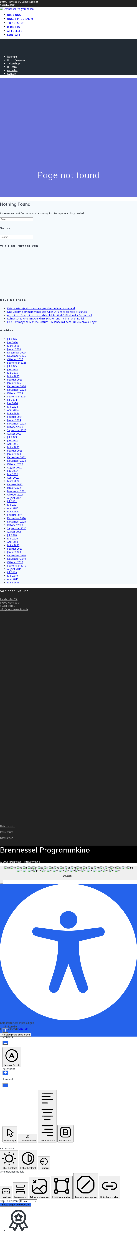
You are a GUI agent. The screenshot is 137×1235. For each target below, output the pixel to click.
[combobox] (68, 873)
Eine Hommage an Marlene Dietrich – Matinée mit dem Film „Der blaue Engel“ (52, 322)
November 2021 (16, 491)
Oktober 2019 (15, 562)
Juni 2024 (12, 403)
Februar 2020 (14, 548)
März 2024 (13, 413)
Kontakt (14, 34)
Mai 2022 (12, 474)
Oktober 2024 (15, 393)
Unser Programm (20, 18)
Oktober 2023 (15, 427)
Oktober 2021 (15, 494)
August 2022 (14, 467)
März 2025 (13, 376)
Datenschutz (7, 826)
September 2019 (16, 565)
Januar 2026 (14, 349)
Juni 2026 (12, 342)
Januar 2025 (14, 383)
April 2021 (13, 508)
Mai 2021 (12, 504)
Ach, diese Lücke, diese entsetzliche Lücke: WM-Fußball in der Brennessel (49, 315)
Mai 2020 (12, 538)
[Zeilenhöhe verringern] (5, 1085)
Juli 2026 (12, 339)
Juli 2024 (12, 400)
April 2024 (13, 410)
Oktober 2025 (15, 359)
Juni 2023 (12, 440)
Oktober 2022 (15, 464)
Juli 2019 (12, 572)
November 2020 (16, 521)
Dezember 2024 (16, 386)
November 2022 (16, 460)
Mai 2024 (12, 406)
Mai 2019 (12, 575)
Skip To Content (9, 1201)
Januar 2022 (14, 487)
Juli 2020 (12, 535)
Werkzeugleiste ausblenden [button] (15, 1034)
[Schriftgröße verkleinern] (5, 1043)
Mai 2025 (12, 372)
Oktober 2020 (15, 525)
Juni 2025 (12, 369)
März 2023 (13, 447)
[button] (1, 882)
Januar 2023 (14, 454)
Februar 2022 (14, 484)
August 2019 (14, 569)
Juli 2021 (12, 501)
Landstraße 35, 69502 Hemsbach (10, 600)
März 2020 (13, 545)
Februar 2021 (14, 514)
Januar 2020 (14, 552)
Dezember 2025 (16, 352)
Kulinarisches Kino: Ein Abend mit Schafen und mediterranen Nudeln (46, 318)
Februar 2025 (14, 379)
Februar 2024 (14, 416)
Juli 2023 (12, 437)
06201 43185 (7, 606)
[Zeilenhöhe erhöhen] (5, 1073)
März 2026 (13, 345)
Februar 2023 (14, 450)
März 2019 (13, 582)
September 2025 (16, 362)
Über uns (14, 15)
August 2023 (14, 433)
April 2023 (13, 443)
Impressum (6, 832)
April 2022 (13, 477)
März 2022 (13, 481)
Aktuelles (14, 31)
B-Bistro (13, 26)
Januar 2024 (14, 420)
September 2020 (16, 528)
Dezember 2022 (16, 457)
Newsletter (6, 838)
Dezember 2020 (16, 518)
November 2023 (16, 423)
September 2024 (16, 396)
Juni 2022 (12, 471)
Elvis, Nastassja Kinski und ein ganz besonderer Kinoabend (41, 308)
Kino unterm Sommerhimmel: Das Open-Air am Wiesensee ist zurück (47, 311)
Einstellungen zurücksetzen (15, 1204)
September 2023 (16, 430)
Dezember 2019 (16, 555)
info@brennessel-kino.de (14, 609)
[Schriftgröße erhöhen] (5, 1030)
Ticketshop (15, 23)
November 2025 (16, 356)
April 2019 (13, 579)
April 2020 (13, 542)
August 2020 (14, 531)
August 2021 (14, 498)
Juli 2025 (12, 366)
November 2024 (16, 389)
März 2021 (13, 511)
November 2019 (16, 558)
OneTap (23, 1028)
